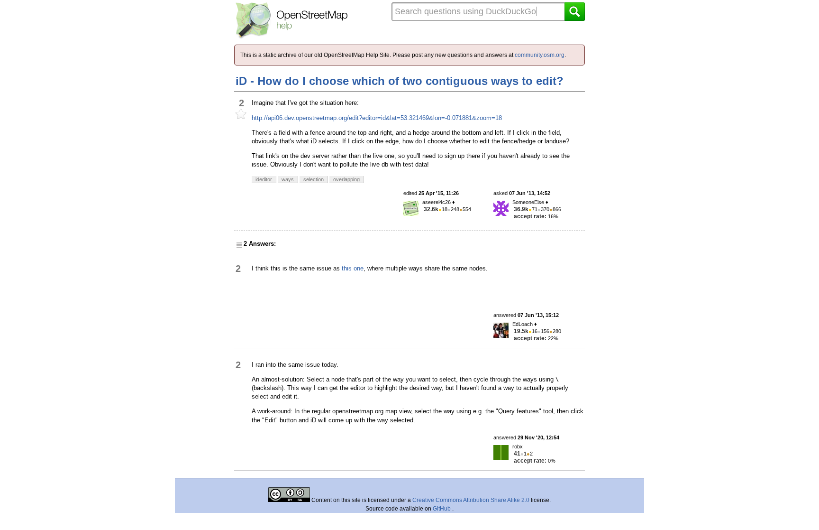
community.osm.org (539, 55)
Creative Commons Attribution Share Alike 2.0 (470, 500)
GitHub (442, 508)
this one (353, 268)
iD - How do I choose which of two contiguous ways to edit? (400, 80)
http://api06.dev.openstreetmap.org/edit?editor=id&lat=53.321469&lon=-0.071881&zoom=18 (377, 117)
